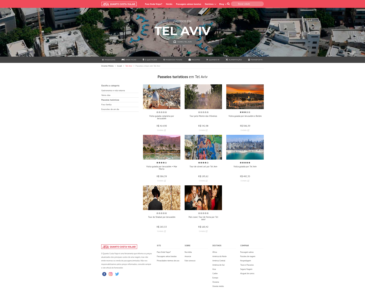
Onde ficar (130, 60)
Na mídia (188, 252)
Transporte (257, 60)
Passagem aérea (247, 252)
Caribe (215, 273)
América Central (218, 260)
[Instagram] (111, 274)
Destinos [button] (209, 4)
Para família (106, 104)
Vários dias (105, 95)
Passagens (110, 60)
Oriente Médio (107, 66)
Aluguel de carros (247, 273)
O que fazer (151, 60)
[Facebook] (104, 274)
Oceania (215, 282)
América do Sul (218, 265)
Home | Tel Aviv (184, 42)
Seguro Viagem (246, 269)
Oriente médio (218, 286)
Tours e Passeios (247, 265)
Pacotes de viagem (247, 256)
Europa (215, 278)
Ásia (214, 269)
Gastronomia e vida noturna (113, 90)
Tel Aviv (128, 66)
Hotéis (169, 4)
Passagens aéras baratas (167, 256)
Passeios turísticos (110, 100)
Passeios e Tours (173, 60)
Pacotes (195, 60)
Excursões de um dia (110, 109)
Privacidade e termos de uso (168, 260)
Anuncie (188, 256)
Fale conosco (190, 260)
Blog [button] (221, 4)
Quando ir (214, 60)
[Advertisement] (120, 158)
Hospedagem (245, 260)
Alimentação (235, 60)
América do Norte (219, 256)
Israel (119, 66)
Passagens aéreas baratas (188, 4)
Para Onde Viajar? (153, 4)
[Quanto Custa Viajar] (120, 4)
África (214, 252)
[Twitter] (117, 274)
